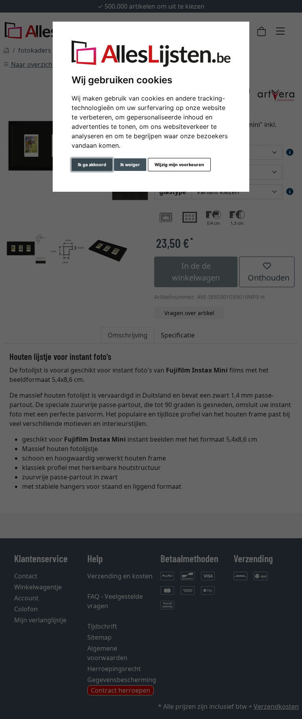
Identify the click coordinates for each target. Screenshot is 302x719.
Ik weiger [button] (130, 164)
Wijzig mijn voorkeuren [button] (179, 164)
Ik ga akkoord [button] (92, 164)
